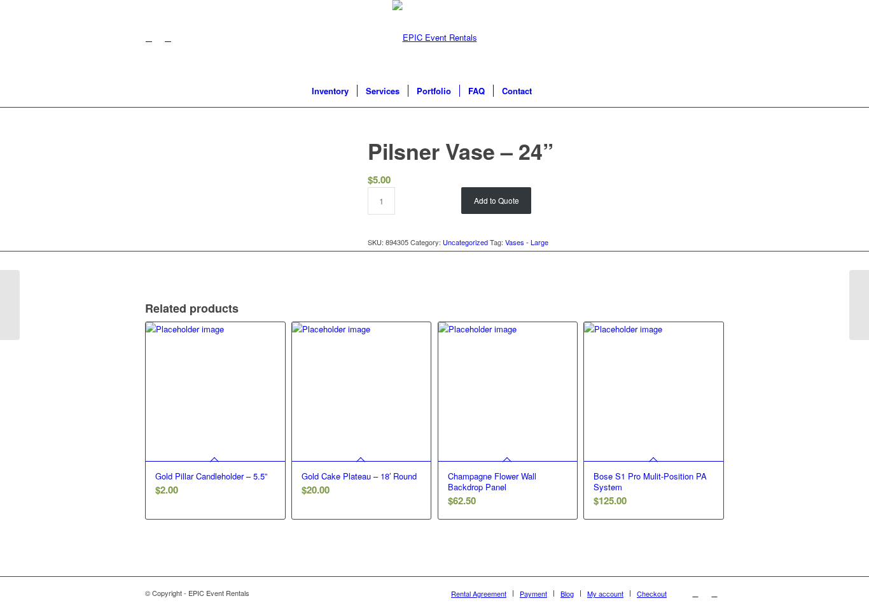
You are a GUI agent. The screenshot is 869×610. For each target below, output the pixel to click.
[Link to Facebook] (148, 37)
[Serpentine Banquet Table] (10, 305)
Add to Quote (496, 200)
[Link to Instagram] (167, 37)
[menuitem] (330, 91)
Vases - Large (526, 242)
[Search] (548, 91)
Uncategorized (465, 242)
